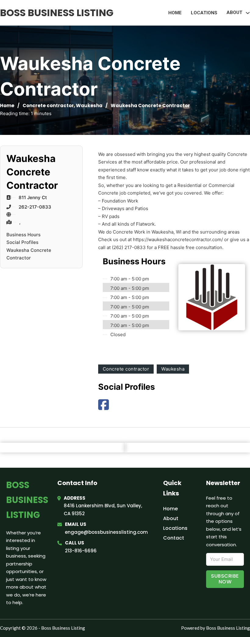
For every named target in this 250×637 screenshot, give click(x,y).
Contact (173, 537)
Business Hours (23, 235)
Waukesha (89, 105)
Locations (204, 13)
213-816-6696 (81, 550)
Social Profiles (22, 242)
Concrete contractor (48, 105)
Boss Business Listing (56, 12)
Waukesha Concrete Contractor (28, 254)
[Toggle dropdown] (247, 13)
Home (175, 13)
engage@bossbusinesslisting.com (106, 532)
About (170, 518)
